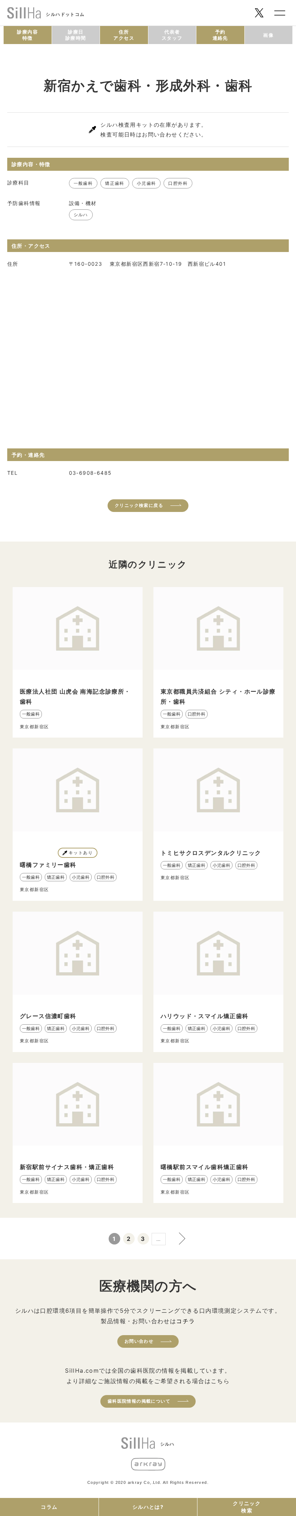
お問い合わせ (139, 1341)
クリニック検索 (247, 1506)
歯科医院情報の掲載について (139, 1401)
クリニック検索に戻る (139, 505)
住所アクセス (123, 35)
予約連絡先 (220, 35)
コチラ (185, 1321)
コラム (49, 1507)
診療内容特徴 (27, 35)
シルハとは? (148, 1507)
